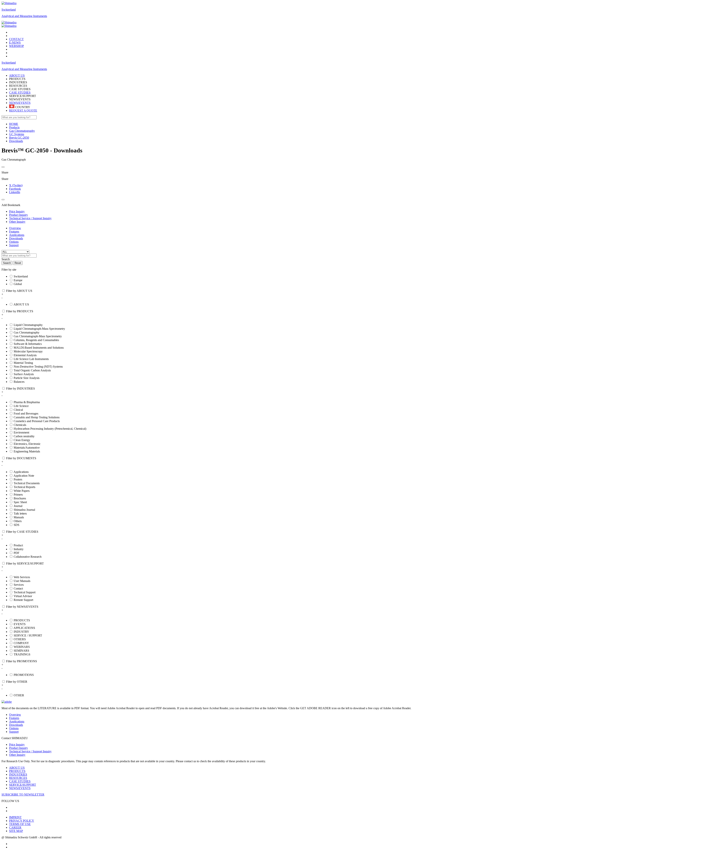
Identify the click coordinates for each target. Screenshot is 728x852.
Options (14, 241)
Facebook (15, 188)
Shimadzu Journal (24, 509)
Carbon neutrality (24, 436)
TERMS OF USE (20, 824)
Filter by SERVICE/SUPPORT (25, 563)
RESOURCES (18, 777)
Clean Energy (22, 440)
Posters (18, 479)
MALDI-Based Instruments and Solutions (39, 347)
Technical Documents (27, 483)
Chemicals (20, 424)
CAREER (15, 827)
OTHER (19, 695)
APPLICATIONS (24, 627)
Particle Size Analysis (26, 378)
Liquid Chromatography (28, 324)
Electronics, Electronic (27, 443)
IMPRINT (15, 817)
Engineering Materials (27, 451)
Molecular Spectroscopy (28, 351)
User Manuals (22, 581)
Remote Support (23, 599)
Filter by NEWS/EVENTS (22, 606)
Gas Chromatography (26, 332)
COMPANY (21, 643)
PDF (16, 552)
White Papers (22, 490)
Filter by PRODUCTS (19, 311)
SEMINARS (21, 650)
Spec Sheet (20, 502)
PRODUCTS (22, 620)
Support (14, 245)
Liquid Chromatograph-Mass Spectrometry (39, 328)
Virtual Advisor (23, 596)
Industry (19, 549)
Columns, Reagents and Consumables (36, 340)
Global (18, 284)
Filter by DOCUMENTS (21, 458)
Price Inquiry (17, 744)
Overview (15, 228)
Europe (18, 280)
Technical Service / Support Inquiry (30, 751)
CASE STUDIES (20, 92)
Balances (19, 381)
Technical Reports (24, 487)
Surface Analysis (24, 374)
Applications (16, 235)
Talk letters (20, 513)
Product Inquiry (18, 748)
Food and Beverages (26, 413)
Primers (18, 494)
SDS (16, 524)
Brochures (20, 498)
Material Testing (23, 362)
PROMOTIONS (24, 674)
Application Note (23, 475)
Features (14, 231)
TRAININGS (22, 654)
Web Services (22, 577)
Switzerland (9, 9)
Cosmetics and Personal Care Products (37, 421)
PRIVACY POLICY (21, 820)
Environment (21, 432)
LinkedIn (14, 192)
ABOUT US (21, 304)
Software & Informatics (28, 343)
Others (18, 521)
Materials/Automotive (27, 447)
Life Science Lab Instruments (31, 359)
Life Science (21, 406)
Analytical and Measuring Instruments (24, 16)
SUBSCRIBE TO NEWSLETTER (23, 794)
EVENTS (20, 624)
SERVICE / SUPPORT (28, 635)
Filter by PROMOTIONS (21, 661)
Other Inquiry (17, 754)
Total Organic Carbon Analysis (32, 370)
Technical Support (24, 592)
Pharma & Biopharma (27, 402)
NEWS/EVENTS (20, 102)
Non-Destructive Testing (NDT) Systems (38, 366)
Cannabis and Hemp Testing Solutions (37, 417)
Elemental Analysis (25, 355)
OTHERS (20, 639)
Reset (18, 263)
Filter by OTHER (16, 681)
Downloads (16, 238)
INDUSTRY (21, 631)
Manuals (19, 517)
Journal (18, 506)
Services (19, 584)
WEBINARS (22, 646)
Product (18, 545)
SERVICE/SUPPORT (22, 784)
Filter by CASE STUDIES (22, 531)
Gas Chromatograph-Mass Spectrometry (38, 336)
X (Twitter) (16, 185)
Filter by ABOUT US (19, 290)
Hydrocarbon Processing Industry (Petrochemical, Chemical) (50, 428)
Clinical (18, 409)
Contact (18, 588)
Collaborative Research (28, 556)
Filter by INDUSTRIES (20, 388)
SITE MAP (16, 830)
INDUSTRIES (18, 774)
